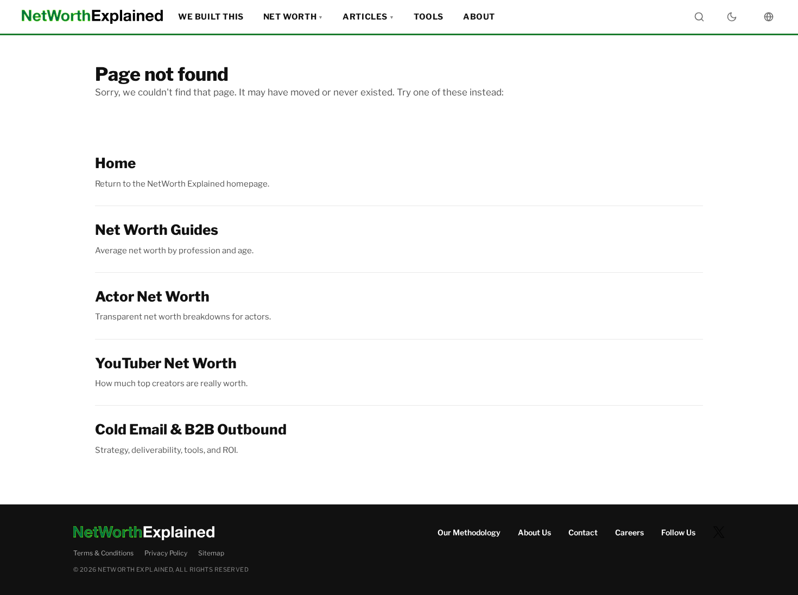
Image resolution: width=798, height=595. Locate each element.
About (479, 17)
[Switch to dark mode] (731, 16)
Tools (429, 17)
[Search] (699, 16)
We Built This (211, 17)
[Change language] (768, 16)
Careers (629, 532)
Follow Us (678, 532)
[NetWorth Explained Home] (92, 17)
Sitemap (211, 553)
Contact (583, 532)
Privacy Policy (165, 553)
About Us (534, 532)
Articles (365, 17)
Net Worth (289, 17)
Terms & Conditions (103, 553)
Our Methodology (469, 532)
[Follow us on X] (719, 532)
